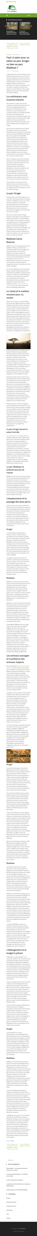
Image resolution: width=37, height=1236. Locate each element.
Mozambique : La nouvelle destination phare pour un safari (11, 32)
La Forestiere (23, 1228)
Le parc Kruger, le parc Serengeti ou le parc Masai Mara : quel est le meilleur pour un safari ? (12, 46)
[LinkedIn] (13, 1141)
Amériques (9, 1210)
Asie (7, 1214)
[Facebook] (6, 1141)
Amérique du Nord (11, 1202)
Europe (8, 1218)
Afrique (8, 54)
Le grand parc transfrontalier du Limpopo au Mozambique (18, 1185)
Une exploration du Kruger (13, 436)
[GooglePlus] (10, 1141)
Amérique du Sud (11, 1206)
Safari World (24, 186)
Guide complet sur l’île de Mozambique (17, 1190)
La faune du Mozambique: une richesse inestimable (24, 32)
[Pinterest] (11, 1141)
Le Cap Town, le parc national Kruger (17, 284)
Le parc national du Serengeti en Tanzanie (24, 44)
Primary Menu (12, 2)
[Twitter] (8, 1141)
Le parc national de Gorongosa (14, 1180)
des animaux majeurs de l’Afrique (18, 667)
